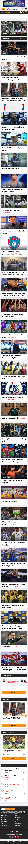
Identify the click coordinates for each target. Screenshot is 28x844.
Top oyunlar (3, 817)
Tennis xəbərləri (4, 825)
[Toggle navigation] (26, 12)
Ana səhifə (2, 843)
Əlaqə (16, 827)
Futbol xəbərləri (4, 823)
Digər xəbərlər (20, 843)
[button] (2, 28)
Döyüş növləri (3, 819)
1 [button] (9, 688)
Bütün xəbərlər (14, 725)
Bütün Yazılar (14, 692)
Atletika (16, 815)
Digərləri (14, 758)
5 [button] (15, 688)
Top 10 (16, 821)
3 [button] (12, 688)
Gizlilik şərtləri (18, 823)
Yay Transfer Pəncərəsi (7, 16)
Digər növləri (17, 817)
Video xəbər (25, 843)
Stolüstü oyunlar (4, 821)
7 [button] (18, 688)
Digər (2, 827)
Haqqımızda (17, 825)
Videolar (16, 819)
